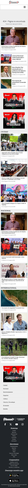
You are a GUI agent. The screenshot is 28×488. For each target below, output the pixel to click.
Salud (14, 451)
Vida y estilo (14, 455)
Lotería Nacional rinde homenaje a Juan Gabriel (18, 57)
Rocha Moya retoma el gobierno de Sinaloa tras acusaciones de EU (14, 47)
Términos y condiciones (14, 467)
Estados (5, 409)
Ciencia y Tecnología (9, 402)
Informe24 (14, 441)
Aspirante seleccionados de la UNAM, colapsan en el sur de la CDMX (12, 153)
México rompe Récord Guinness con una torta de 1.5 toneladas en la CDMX (13, 178)
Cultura (5, 399)
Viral (14, 457)
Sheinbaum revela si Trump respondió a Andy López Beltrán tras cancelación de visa (13, 281)
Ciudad (5, 385)
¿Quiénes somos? (14, 462)
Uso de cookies (14, 465)
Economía (6, 405)
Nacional (5, 388)
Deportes (5, 395)
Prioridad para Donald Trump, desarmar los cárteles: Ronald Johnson (13, 358)
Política (14, 436)
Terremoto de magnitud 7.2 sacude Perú (19, 82)
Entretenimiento (8, 392)
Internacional (14, 434)
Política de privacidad (14, 464)
